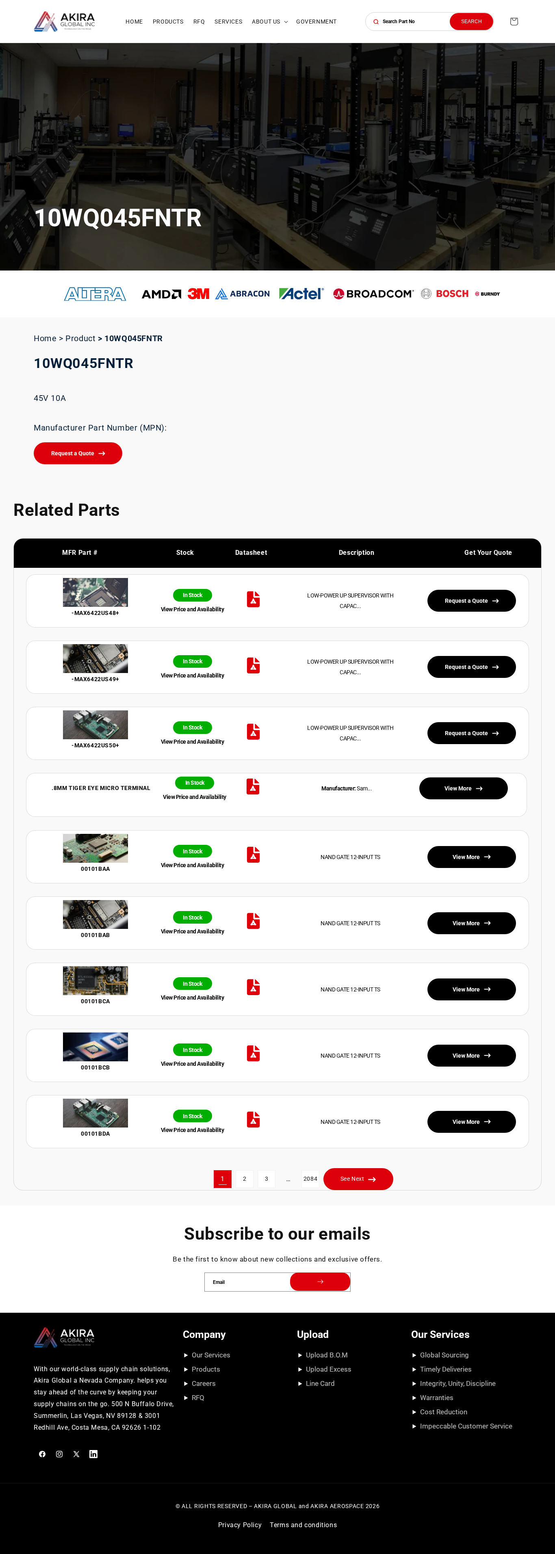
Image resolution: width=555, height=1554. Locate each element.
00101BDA (95, 1133)
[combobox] (429, 21)
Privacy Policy (240, 1525)
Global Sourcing (444, 1355)
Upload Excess (328, 1369)
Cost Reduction (443, 1412)
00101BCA (95, 1001)
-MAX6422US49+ (95, 679)
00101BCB (95, 1067)
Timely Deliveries (446, 1369)
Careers (204, 1383)
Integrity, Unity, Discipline (458, 1383)
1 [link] (223, 1179)
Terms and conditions (303, 1525)
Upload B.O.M (327, 1355)
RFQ (198, 1398)
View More (466, 856)
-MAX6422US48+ (95, 613)
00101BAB (95, 935)
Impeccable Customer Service (466, 1426)
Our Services (211, 1355)
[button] (269, 21)
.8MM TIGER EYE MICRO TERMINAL (101, 788)
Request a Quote (72, 453)
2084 (310, 1179)
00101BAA (95, 869)
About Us (266, 21)
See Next (352, 1179)
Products (206, 1369)
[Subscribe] (320, 1282)
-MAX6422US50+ (95, 745)
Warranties (436, 1398)
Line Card (320, 1383)
